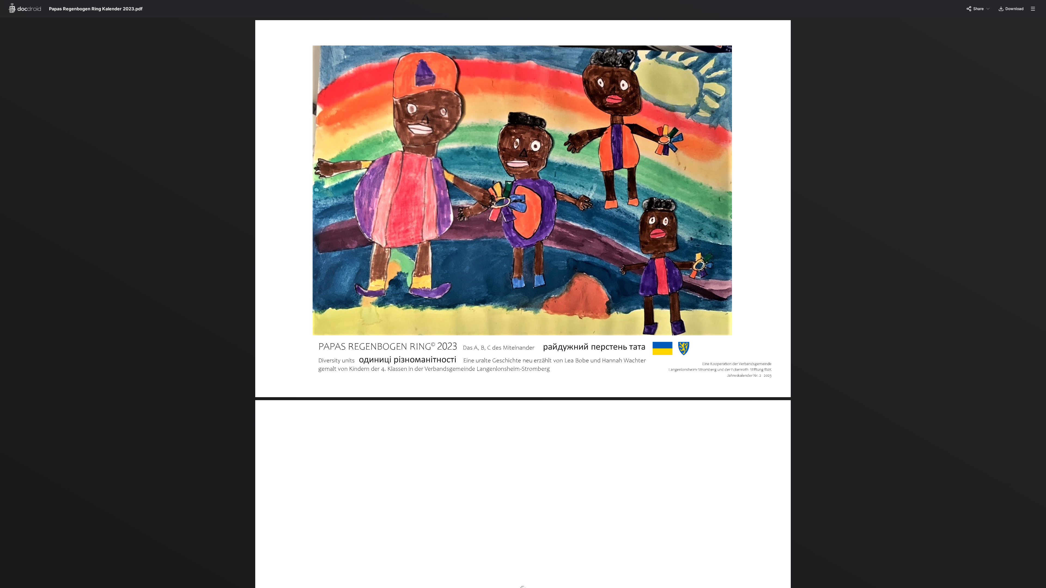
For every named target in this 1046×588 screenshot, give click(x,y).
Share (978, 8)
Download (1014, 8)
